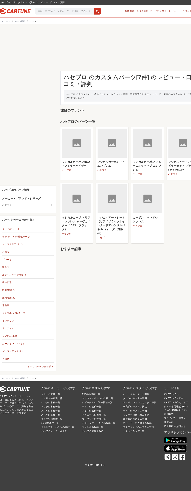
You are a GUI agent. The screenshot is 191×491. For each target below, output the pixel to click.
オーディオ (8, 328)
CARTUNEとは (172, 394)
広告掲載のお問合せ (175, 426)
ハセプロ (66, 170)
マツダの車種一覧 (50, 406)
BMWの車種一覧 (50, 423)
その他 (5, 359)
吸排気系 (7, 282)
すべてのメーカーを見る (54, 431)
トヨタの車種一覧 (50, 394)
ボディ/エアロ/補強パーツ (16, 236)
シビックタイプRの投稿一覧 (97, 402)
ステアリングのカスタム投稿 (138, 427)
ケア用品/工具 (9, 336)
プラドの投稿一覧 (91, 410)
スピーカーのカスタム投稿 (137, 423)
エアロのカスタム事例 (135, 419)
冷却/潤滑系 (8, 290)
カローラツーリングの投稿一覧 (98, 423)
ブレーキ (7, 259)
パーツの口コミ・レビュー (164, 11)
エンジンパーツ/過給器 (14, 275)
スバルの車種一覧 (50, 410)
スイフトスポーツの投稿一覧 (97, 398)
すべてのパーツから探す (40, 366)
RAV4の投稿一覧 (91, 394)
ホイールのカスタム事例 (136, 394)
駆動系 (5, 267)
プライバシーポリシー (176, 418)
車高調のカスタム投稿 (135, 406)
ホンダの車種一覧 (50, 402)
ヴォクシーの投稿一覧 (94, 419)
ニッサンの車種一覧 (51, 398)
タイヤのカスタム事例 (135, 398)
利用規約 (169, 414)
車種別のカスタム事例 (136, 11)
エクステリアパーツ (13, 244)
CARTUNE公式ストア (176, 402)
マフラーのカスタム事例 (136, 414)
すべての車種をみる (93, 431)
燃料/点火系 (8, 297)
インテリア (8, 320)
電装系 (5, 305)
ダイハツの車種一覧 (51, 419)
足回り (5, 252)
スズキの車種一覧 (50, 414)
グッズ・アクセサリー (14, 351)
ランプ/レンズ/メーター (15, 313)
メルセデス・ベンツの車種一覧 (57, 427)
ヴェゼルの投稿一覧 (93, 427)
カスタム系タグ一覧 (134, 431)
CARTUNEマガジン (175, 398)
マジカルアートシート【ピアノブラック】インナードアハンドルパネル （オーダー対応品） (111, 225)
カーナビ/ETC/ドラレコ (15, 343)
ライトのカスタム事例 (135, 410)
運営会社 (169, 422)
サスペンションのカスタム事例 (139, 402)
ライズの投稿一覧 (91, 406)
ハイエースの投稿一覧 (94, 414)
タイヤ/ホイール (11, 229)
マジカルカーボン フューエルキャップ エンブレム (147, 165)
